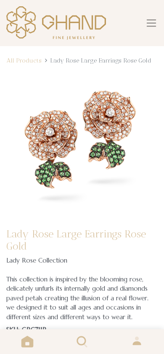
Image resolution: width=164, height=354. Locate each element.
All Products (24, 60)
